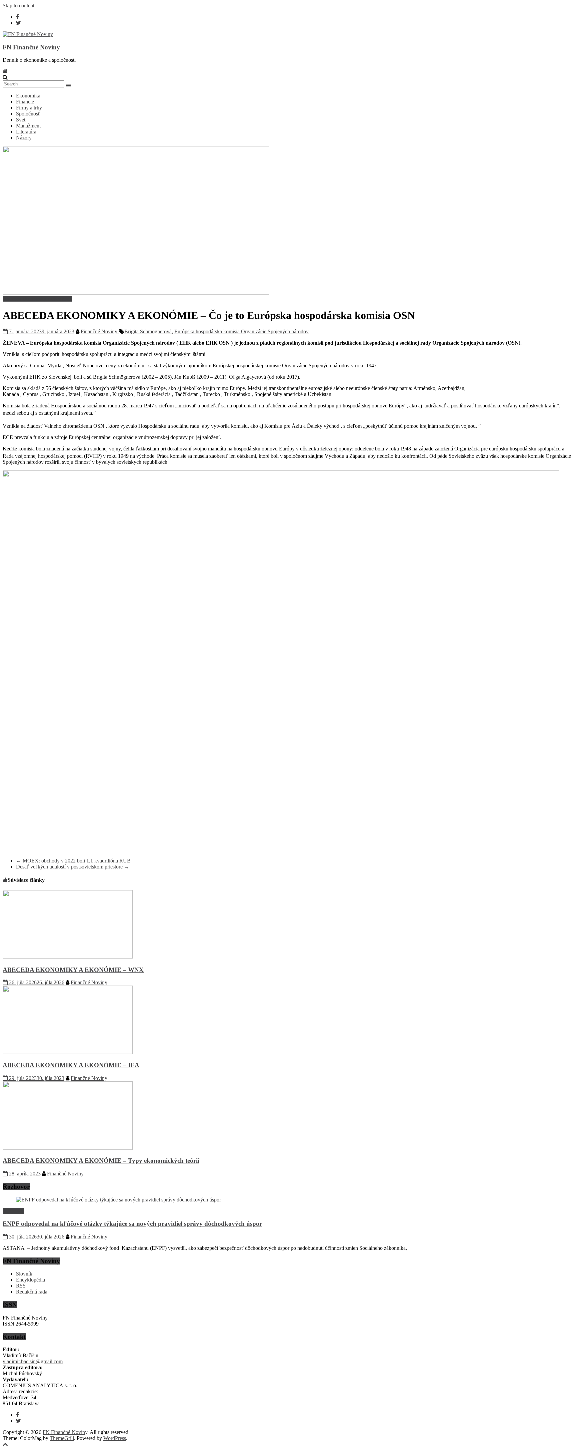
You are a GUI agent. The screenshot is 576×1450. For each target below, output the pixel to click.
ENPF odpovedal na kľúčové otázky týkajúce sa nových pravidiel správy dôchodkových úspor (132, 1223)
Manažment (28, 125)
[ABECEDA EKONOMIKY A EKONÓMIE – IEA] (68, 1052)
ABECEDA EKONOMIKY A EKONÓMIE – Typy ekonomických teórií (101, 1160)
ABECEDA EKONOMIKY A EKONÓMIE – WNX (73, 969)
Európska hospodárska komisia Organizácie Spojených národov (241, 331)
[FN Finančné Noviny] (5, 71)
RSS (21, 1286)
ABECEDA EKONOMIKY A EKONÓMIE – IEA (71, 1065)
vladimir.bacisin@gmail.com (33, 1361)
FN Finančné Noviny (31, 47)
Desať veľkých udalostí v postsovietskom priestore (72, 866)
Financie (25, 101)
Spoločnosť (28, 113)
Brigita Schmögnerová (148, 331)
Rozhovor (13, 1211)
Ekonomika (28, 95)
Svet (20, 119)
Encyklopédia (30, 1280)
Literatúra (26, 131)
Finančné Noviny (100, 331)
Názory (24, 137)
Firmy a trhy (29, 107)
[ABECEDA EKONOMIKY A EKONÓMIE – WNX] (68, 957)
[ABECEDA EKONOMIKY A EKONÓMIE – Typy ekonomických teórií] (68, 1148)
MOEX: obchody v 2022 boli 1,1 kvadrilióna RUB (73, 860)
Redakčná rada (31, 1292)
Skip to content (18, 5)
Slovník (24, 1274)
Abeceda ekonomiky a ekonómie (37, 299)
